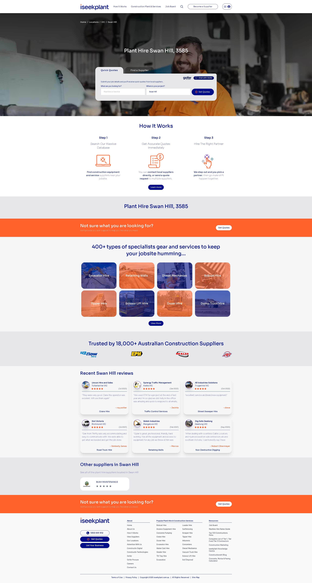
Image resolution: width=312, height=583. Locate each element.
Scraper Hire (187, 533)
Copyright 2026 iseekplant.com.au (154, 577)
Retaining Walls (155, 450)
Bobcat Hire (161, 525)
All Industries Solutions (206, 383)
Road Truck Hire (104, 450)
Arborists (186, 541)
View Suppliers (133, 537)
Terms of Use (117, 577)
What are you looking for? (111, 86)
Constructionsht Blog (218, 555)
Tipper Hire (186, 537)
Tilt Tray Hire (161, 556)
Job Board (170, 6)
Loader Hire (187, 525)
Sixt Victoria (98, 421)
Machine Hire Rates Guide (219, 529)
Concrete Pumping (164, 533)
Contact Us (131, 567)
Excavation (161, 560)
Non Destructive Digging (207, 450)
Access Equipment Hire (166, 529)
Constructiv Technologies (137, 552)
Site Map (196, 577)
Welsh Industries (151, 421)
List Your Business (95, 545)
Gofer (129, 556)
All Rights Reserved (180, 577)
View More (156, 323)
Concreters (187, 544)
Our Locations (133, 541)
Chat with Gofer (205, 78)
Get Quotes (223, 228)
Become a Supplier (202, 6)
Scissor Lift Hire (188, 556)
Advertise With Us (134, 544)
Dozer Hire (160, 541)
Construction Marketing (218, 545)
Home (83, 22)
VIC (103, 22)
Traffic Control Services (155, 411)
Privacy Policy (131, 577)
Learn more (156, 187)
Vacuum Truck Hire (189, 552)
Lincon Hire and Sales (102, 383)
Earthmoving (187, 529)
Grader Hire (161, 552)
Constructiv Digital (134, 548)
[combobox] (123, 91)
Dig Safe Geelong (203, 421)
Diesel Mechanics (189, 548)
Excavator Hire (162, 544)
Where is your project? (155, 86)
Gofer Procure (133, 560)
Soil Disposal (187, 560)
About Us (131, 529)
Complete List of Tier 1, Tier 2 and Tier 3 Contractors (220, 540)
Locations (94, 22)
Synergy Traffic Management (157, 383)
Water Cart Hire (162, 548)
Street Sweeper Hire (208, 411)
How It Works (120, 6)
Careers (130, 564)
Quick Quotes (109, 70)
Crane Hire (104, 411)
